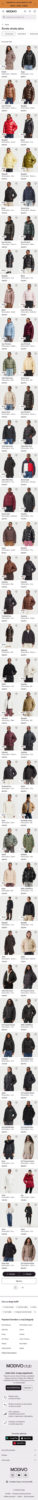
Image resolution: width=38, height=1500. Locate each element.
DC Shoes (5, 1339)
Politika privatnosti (9, 1496)
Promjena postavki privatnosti (21, 1494)
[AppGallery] (19, 1443)
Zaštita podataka (29, 1496)
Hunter (22, 1334)
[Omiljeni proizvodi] (29, 11)
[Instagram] (12, 1475)
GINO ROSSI (6, 1348)
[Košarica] (34, 11)
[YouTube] (19, 1475)
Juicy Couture (24, 1339)
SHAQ (4, 1343)
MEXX (21, 1348)
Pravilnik (8, 1494)
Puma (4, 1334)
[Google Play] (12, 1438)
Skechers (5, 1329)
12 (22, 1287)
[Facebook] (25, 1475)
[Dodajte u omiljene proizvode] (16, 47)
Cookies (19, 1496)
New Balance (6, 1325)
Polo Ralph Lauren (25, 1325)
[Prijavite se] (25, 11)
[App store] (26, 1438)
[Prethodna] (2, 4)
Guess (21, 1329)
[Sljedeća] (35, 4)
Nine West (23, 1343)
